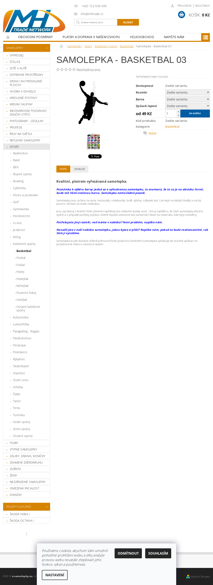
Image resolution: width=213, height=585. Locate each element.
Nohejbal (22, 286)
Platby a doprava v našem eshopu (91, 37)
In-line (17, 223)
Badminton (20, 153)
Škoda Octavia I (22, 521)
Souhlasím (158, 553)
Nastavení (54, 575)
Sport (14, 147)
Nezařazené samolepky (27, 482)
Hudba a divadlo (23, 91)
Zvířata (15, 469)
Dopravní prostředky (26, 75)
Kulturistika (20, 317)
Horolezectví (21, 216)
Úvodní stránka (8, 37)
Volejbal (21, 300)
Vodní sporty (21, 422)
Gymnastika (21, 209)
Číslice (15, 62)
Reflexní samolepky (25, 140)
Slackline (19, 373)
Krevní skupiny (21, 104)
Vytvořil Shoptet (200, 576)
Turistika (19, 415)
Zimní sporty (21, 429)
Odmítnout (128, 553)
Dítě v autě (18, 68)
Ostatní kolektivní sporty (28, 308)
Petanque (19, 345)
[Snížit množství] (178, 115)
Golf (16, 202)
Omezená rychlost (24, 488)
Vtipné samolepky (23, 449)
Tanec (17, 401)
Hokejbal (22, 279)
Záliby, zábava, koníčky (27, 456)
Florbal (20, 258)
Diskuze (79, 169)
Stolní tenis (20, 380)
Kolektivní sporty (24, 244)
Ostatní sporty (22, 436)
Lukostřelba (21, 324)
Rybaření (19, 359)
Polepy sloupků (18, 507)
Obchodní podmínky (35, 37)
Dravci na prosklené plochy (26, 83)
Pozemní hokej (26, 293)
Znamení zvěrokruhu (26, 462)
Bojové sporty (22, 174)
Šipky (16, 394)
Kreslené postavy (23, 98)
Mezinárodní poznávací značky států (28, 112)
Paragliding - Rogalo (26, 331)
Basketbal (23, 251)
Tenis (16, 408)
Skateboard (20, 366)
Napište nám (174, 37)
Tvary (14, 443)
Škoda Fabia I (20, 514)
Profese (16, 127)
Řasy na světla (21, 134)
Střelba (18, 387)
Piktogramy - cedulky (26, 121)
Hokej (20, 272)
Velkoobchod (142, 37)
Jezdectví (19, 230)
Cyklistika (19, 188)
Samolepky (14, 48)
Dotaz (153, 133)
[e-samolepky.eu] (35, 21)
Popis (63, 169)
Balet (16, 160)
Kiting (17, 237)
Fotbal (20, 265)
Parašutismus (22, 338)
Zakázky (16, 495)
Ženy (13, 475)
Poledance (20, 352)
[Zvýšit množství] (178, 112)
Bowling (18, 181)
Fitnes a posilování (25, 195)
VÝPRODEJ (17, 55)
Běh (16, 167)
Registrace (202, 5)
